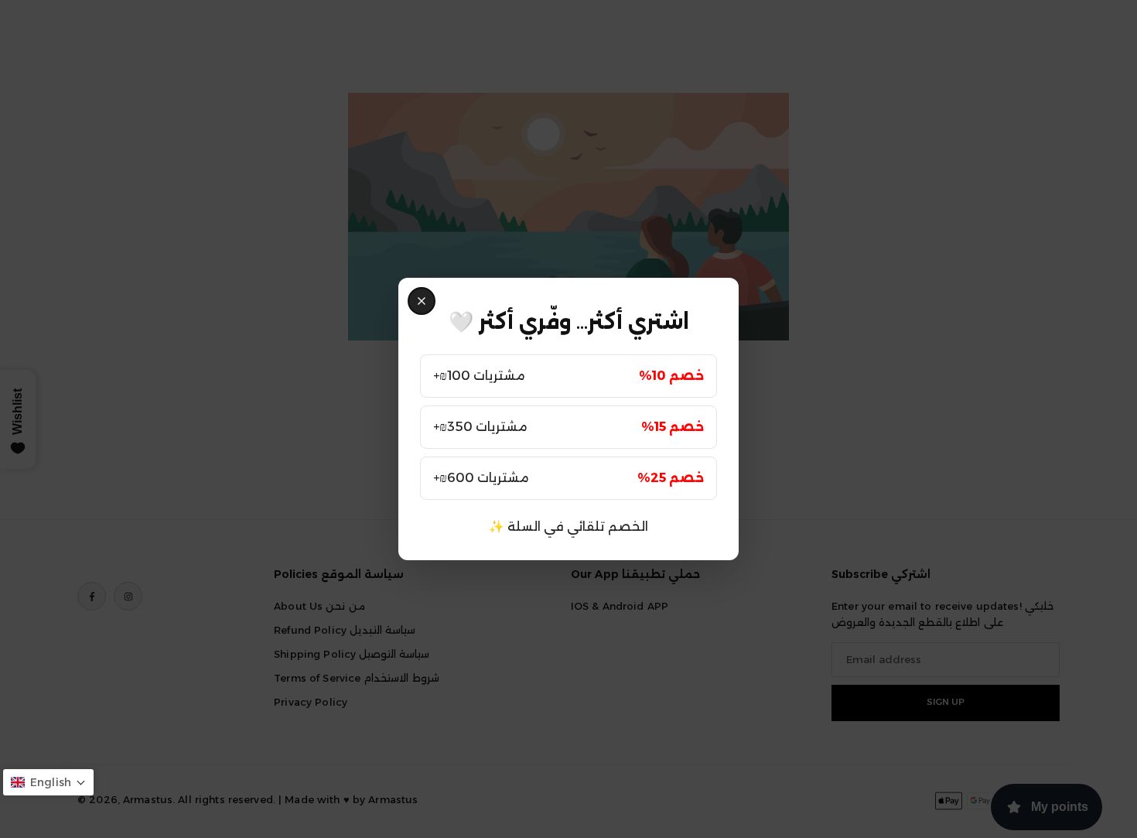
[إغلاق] (421, 301)
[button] (48, 782)
